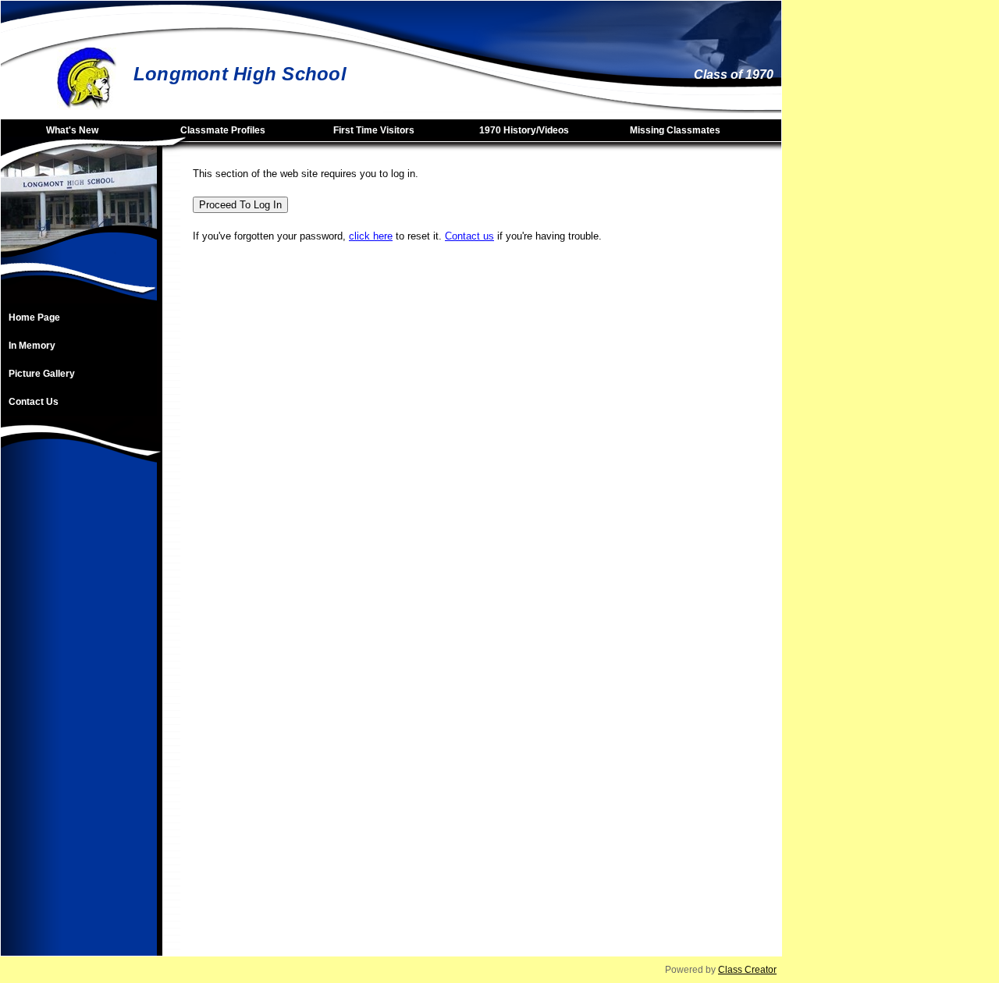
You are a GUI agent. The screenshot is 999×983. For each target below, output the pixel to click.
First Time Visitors (373, 130)
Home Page (34, 317)
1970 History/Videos (524, 130)
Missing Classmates (675, 130)
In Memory (32, 345)
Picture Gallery (42, 373)
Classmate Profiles (222, 130)
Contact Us (34, 401)
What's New (72, 130)
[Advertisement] (78, 722)
